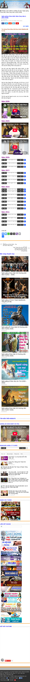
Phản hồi (16, 454)
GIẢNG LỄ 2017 (18, 11)
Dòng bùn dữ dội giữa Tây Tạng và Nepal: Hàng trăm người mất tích (14, 467)
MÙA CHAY (11, 20)
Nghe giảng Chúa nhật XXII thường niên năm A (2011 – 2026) (14, 273)
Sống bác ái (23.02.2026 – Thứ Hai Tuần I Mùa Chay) (10, 244)
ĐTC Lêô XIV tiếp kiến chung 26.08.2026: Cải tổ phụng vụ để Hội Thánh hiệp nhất (14, 486)
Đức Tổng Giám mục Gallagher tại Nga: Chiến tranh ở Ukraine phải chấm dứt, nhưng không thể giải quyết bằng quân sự (19, 480)
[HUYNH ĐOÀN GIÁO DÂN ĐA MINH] (15, 4)
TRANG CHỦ (5, 11)
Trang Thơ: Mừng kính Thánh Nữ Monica (17, 462)
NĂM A (11, 11)
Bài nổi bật (10, 454)
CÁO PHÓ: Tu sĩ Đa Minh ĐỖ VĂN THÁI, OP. (18, 457)
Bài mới (3, 454)
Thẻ (22, 454)
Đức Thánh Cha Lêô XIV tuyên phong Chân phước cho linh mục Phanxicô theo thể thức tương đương (20, 248)
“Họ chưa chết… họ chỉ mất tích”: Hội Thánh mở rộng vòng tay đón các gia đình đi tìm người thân (18, 473)
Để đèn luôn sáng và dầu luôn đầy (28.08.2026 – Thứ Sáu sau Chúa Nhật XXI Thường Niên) (19, 492)
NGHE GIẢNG (19, 20)
